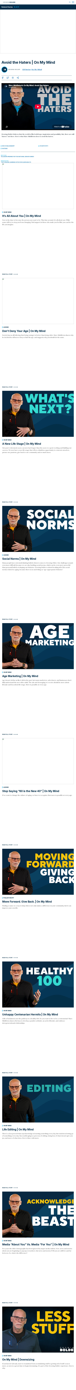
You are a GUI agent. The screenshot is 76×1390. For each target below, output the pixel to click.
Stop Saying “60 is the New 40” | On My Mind (30, 791)
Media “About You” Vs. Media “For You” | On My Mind (35, 1244)
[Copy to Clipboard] (17, 78)
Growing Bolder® (9, 2)
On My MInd (36, 69)
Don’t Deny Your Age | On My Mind (24, 331)
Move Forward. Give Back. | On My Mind (27, 901)
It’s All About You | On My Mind (21, 216)
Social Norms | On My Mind (19, 558)
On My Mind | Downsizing (18, 1359)
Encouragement (8, 146)
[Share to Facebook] (3, 78)
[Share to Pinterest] (12, 78)
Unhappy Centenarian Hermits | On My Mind (30, 1014)
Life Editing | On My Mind (18, 1129)
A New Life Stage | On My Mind (21, 443)
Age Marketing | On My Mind (20, 676)
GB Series (26, 69)
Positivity (44, 146)
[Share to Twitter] (7, 78)
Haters (5, 148)
